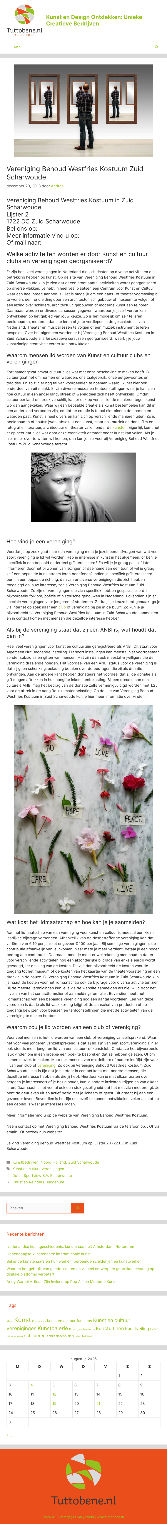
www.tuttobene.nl (110, 1517)
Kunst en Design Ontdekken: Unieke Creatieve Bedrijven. (94, 20)
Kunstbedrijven (25, 1162)
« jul (10, 1435)
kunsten (120, 427)
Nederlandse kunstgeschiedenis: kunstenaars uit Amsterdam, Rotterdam (70, 1246)
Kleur (10, 1321)
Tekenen (88, 1336)
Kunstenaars (39, 1321)
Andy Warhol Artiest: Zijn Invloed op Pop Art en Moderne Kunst (62, 1281)
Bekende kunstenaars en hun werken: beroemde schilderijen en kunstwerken (74, 1261)
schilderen (35, 1335)
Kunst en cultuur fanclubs (69, 1320)
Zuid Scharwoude (83, 1162)
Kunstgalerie (53, 1328)
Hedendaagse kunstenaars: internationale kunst (49, 1254)
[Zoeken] (78, 1208)
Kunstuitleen (110, 1328)
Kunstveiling (137, 1328)
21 (98, 1403)
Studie (76, 1336)
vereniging (46, 1065)
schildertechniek (59, 1336)
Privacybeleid (83, 1517)
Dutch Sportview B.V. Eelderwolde (42, 1175)
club (62, 607)
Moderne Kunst (15, 1336)
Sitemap (64, 1517)
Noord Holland (53, 1162)
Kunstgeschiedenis (82, 1329)
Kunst (22, 1320)
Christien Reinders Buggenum (38, 1182)
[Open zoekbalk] (157, 47)
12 (54, 1394)
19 (54, 1403)
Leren (154, 1329)
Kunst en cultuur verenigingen (38, 1169)
